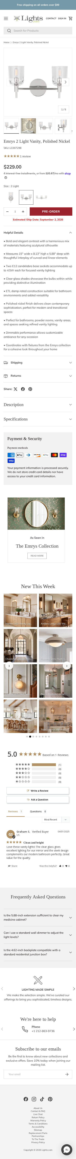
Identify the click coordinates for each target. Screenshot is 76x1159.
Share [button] (14, 866)
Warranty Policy (38, 1120)
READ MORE (37, 555)
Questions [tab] (36, 811)
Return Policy (38, 1117)
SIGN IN (62, 19)
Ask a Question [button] (39, 799)
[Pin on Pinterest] (30, 389)
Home (6, 42)
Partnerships (38, 1136)
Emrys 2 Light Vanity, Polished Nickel (31, 42)
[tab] (27, 736)
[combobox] (38, 30)
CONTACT (51, 19)
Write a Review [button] (39, 790)
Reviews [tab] (13, 811)
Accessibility (38, 1127)
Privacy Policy (38, 1142)
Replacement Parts (38, 1133)
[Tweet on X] (15, 389)
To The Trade (38, 1139)
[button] (70, 18)
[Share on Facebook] (23, 389)
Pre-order (51, 211)
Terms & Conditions (38, 1123)
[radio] (11, 197)
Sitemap (38, 1130)
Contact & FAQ (38, 1111)
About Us (38, 1108)
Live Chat (38, 1114)
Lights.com (47, 1150)
